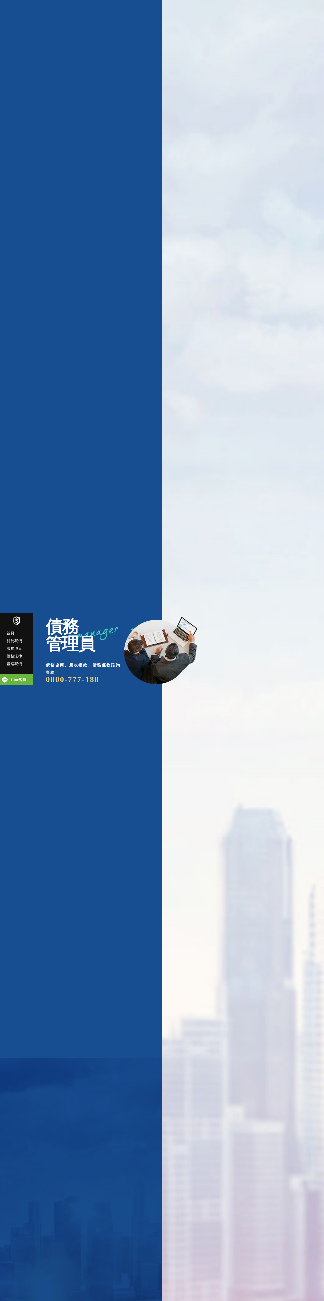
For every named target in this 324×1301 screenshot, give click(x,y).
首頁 (10, 633)
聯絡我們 (14, 664)
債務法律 (14, 656)
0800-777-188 (72, 679)
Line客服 (19, 680)
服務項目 (14, 648)
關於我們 (14, 641)
